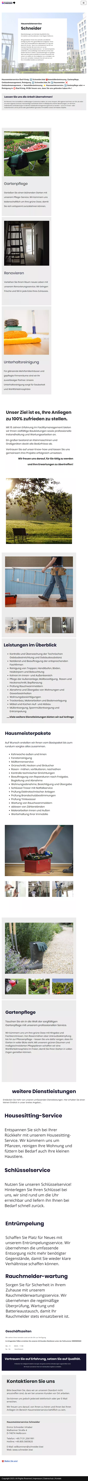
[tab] (11, 122)
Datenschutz (48, 1479)
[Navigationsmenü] (83, 3)
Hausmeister (11, 123)
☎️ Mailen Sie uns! (10, 1461)
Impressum (37, 1479)
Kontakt (58, 1479)
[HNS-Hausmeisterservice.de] (8, 3)
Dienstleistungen (32, 123)
